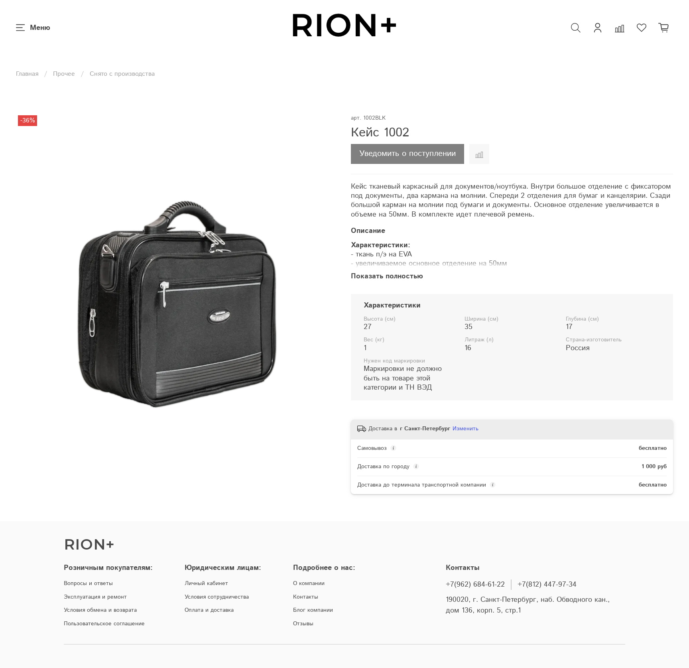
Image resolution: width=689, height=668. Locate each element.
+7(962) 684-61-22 (475, 584)
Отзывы (303, 624)
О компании (309, 583)
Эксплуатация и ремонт (95, 597)
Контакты (305, 597)
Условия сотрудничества (217, 597)
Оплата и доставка (209, 610)
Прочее (64, 74)
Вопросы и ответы (88, 583)
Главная (27, 74)
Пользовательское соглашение (104, 624)
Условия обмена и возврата (100, 610)
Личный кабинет (206, 583)
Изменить (465, 428)
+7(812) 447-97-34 (547, 584)
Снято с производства (122, 74)
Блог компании (313, 610)
